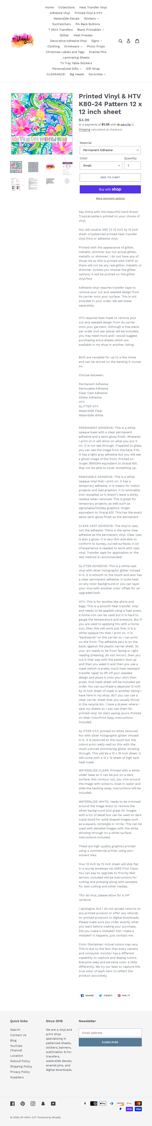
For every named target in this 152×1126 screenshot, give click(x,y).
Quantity (130, 158)
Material (86, 143)
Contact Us (18, 1035)
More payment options (110, 198)
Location (16, 1055)
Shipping (84, 129)
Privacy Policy (20, 1072)
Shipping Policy (21, 1066)
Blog (13, 1040)
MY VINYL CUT (28, 1117)
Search (15, 1029)
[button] (110, 124)
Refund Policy (20, 1061)
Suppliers (17, 1077)
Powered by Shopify (49, 1117)
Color (84, 158)
